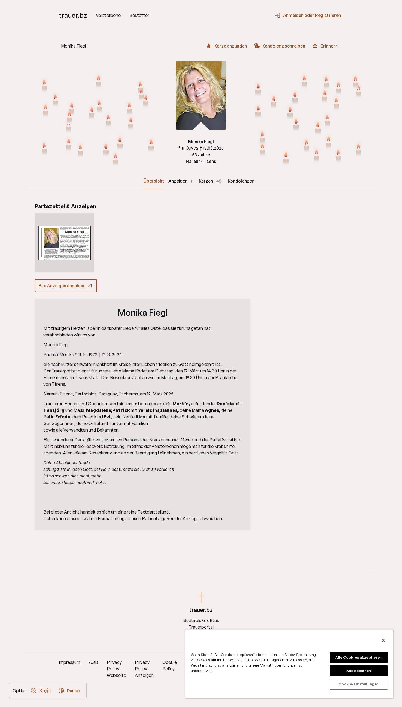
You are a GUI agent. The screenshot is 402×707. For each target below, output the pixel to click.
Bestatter (139, 15)
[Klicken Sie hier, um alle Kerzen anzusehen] (68, 144)
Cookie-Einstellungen (359, 684)
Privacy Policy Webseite (116, 668)
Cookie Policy (169, 665)
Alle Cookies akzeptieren (358, 657)
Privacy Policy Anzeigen (144, 668)
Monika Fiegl (143, 312)
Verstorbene (108, 15)
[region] (289, 663)
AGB (93, 662)
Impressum (69, 662)
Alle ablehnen (358, 670)
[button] (64, 242)
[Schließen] (383, 640)
